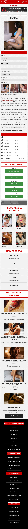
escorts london (16, 203)
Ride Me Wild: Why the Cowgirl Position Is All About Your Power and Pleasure (14, 338)
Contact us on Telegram (14, 171)
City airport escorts (14, 519)
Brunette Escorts (14, 15)
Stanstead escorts (14, 522)
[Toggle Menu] (2, 1)
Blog (14, 442)
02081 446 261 (14, 183)
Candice (19, 246)
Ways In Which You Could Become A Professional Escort (14, 406)
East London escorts (14, 469)
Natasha (14, 285)
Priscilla (14, 256)
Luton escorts (14, 507)
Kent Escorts (14, 484)
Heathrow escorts (14, 511)
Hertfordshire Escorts (14, 488)
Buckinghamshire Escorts (14, 495)
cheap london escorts (6, 203)
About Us (14, 434)
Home (8, 15)
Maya (14, 278)
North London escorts (14, 457)
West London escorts (14, 465)
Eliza (4, 228)
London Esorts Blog (14, 415)
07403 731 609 (14, 177)
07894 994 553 (14, 190)
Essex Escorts (14, 492)
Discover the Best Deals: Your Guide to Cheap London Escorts (14, 361)
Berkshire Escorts (14, 499)
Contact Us (14, 438)
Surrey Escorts (14, 481)
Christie (14, 270)
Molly (4, 246)
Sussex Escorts (14, 477)
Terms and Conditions (14, 449)
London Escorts (14, 430)
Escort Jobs (14, 445)
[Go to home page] (6, 1)
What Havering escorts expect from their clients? (14, 384)
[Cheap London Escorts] (14, 6)
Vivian (18, 228)
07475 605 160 (14, 196)
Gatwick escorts (14, 515)
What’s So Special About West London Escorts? (14, 314)
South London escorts (14, 461)
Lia (14, 263)
